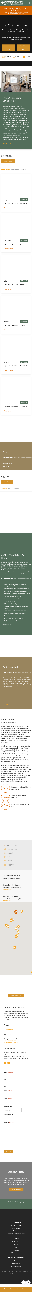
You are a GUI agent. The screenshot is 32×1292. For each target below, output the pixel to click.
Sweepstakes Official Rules (16, 1234)
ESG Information (16, 1253)
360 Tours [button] (7, 482)
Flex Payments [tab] (8, 672)
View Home (7, 208)
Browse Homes (8, 47)
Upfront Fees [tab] (8, 458)
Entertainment (11, 849)
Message (9, 1122)
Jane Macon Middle (10, 896)
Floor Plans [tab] (5, 169)
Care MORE (16, 1228)
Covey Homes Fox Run (11, 876)
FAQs (16, 1244)
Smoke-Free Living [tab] (22, 672)
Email (8, 1090)
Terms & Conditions (7, 1271)
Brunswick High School (11, 885)
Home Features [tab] (7, 579)
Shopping (10, 865)
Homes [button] (4, 489)
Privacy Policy (18, 1271)
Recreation (10, 853)
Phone (8, 1098)
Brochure (6, 143)
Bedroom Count (8, 1114)
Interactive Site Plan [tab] (18, 169)
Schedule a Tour (16, 995)
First (5, 1079)
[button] (29, 3)
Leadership (16, 1264)
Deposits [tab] (17, 458)
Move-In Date (8, 1106)
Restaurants (10, 857)
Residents (16, 1231)
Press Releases (16, 1266)
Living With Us (16, 1225)
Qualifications (16, 1242)
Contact (16, 1250)
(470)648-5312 (8, 1029)
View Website (7, 889)
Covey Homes (11, 845)
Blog (16, 1247)
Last (5, 1086)
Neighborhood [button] (13, 489)
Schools (9, 861)
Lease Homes (8, 161)
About (16, 1261)
